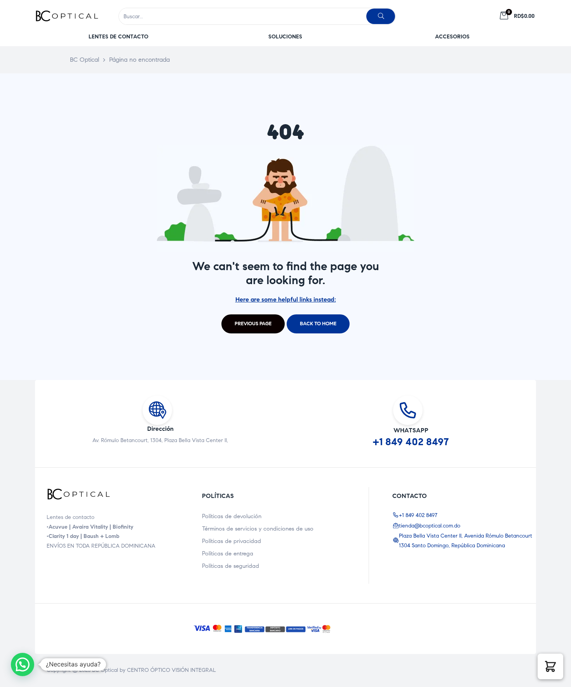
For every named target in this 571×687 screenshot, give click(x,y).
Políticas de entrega (227, 553)
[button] (118, 37)
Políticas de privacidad (231, 541)
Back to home (318, 324)
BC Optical (105, 670)
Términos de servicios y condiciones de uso (257, 528)
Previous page (253, 324)
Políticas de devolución (231, 516)
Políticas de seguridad (230, 565)
